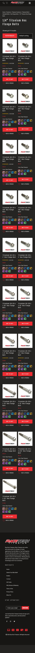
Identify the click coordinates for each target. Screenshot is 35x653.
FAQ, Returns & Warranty (12, 585)
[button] (30, 3)
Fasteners (8, 12)
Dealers (8, 576)
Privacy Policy (9, 592)
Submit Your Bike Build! (12, 572)
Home (4, 12)
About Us (8, 595)
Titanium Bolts (25, 12)
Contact (8, 579)
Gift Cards (8, 582)
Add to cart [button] (9, 79)
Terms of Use (9, 588)
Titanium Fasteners (16, 12)
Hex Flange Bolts (14, 14)
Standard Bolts (6, 14)
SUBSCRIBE (25, 608)
